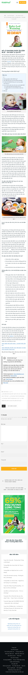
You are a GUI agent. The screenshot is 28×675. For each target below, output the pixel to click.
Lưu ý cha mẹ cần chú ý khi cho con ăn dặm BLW (14, 85)
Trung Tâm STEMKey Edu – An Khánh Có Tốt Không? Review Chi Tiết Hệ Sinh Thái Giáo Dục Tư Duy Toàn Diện (13, 608)
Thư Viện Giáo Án (16, 665)
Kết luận (5, 90)
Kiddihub (11, 336)
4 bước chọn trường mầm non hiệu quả (15, 671)
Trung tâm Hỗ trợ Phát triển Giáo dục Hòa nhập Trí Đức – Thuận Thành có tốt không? (13, 597)
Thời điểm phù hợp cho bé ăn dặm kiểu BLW (13, 80)
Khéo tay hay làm (7, 665)
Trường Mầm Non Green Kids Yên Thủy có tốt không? (13, 566)
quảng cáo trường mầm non (14, 627)
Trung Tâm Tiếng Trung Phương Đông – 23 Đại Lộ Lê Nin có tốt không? (13, 586)
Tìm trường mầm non (9, 651)
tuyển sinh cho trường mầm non (14, 625)
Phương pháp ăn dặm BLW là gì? (11, 79)
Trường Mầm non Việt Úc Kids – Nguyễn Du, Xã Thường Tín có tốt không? (14, 581)
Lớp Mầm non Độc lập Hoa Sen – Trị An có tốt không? (13, 592)
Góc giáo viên (14, 663)
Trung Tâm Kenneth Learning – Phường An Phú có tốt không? (13, 576)
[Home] (5, 15)
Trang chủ (14, 647)
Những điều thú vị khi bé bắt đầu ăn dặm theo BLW (14, 88)
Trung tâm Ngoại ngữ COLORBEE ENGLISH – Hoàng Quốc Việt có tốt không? (14, 602)
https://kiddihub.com (19, 374)
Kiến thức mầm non (19, 653)
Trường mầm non (20, 651)
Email (2, 451)
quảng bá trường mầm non (14, 628)
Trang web (3, 459)
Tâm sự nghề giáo (11, 667)
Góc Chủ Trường (14, 657)
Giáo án (23, 665)
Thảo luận (19, 655)
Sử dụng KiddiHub (7, 659)
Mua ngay (5, 382)
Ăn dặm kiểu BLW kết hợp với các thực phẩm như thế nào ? (13, 82)
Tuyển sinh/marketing (14, 661)
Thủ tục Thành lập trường (19, 659)
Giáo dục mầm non (9, 653)
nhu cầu (9, 61)
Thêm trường (13, 375)
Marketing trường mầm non (14, 623)
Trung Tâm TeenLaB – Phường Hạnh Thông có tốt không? (14, 561)
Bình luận (3, 424)
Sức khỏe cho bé (12, 406)
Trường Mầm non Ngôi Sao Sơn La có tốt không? (13, 571)
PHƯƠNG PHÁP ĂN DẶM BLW (17, 396)
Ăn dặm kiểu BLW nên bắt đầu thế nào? (13, 86)
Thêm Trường (9, 379)
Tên (2, 443)
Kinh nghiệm (19, 667)
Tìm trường (23, 2)
